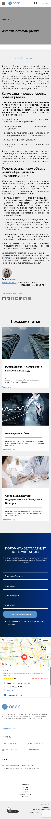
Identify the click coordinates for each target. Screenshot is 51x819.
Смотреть (6, 729)
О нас (25, 787)
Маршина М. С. (9, 282)
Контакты (25, 796)
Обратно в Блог (9, 293)
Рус (43, 3)
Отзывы (25, 789)
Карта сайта (44, 804)
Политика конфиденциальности (40, 808)
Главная (25, 785)
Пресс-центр (25, 794)
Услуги (25, 792)
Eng (47, 3)
